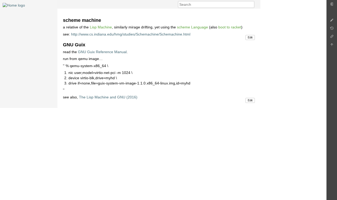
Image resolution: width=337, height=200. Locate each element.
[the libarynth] (14, 5)
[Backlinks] (332, 38)
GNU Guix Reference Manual (102, 52)
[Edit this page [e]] (332, 21)
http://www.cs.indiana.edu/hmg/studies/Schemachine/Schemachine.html (130, 34)
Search (251, 4)
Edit (250, 37)
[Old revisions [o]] (332, 30)
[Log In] (332, 5)
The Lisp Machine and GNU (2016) (108, 97)
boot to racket (229, 27)
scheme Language (192, 27)
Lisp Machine (101, 27)
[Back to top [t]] (332, 46)
